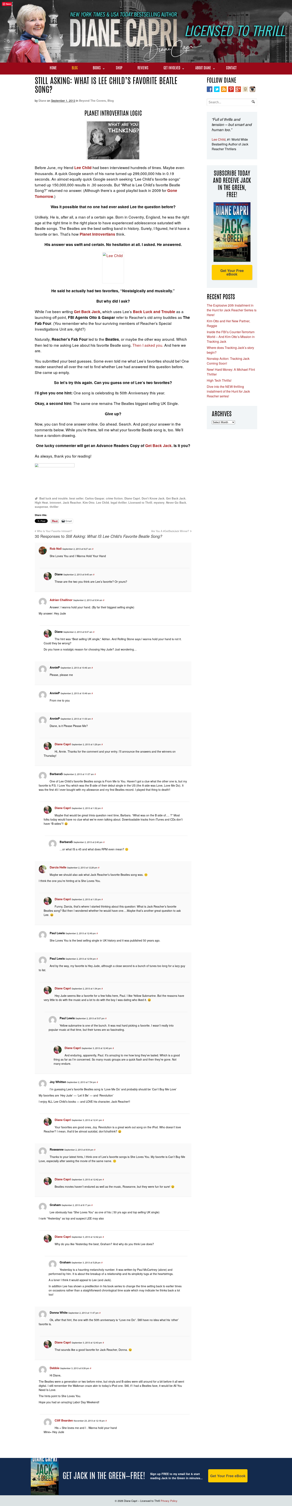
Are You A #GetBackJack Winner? (170, 531)
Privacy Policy (169, 1501)
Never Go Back (176, 502)
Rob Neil (56, 548)
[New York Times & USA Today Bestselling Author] (146, 60)
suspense (41, 507)
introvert (55, 502)
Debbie (54, 1368)
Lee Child (102, 502)
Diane (42, 101)
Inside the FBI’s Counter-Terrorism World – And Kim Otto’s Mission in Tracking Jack (231, 337)
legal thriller (119, 502)
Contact (231, 68)
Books (97, 68)
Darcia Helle (58, 867)
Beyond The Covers (92, 101)
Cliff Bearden (64, 1420)
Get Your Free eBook (232, 272)
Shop (119, 68)
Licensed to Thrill (140, 502)
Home (53, 68)
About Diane (203, 68)
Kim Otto (89, 502)
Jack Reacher (72, 502)
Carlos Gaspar (94, 498)
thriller (54, 507)
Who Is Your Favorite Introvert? (54, 531)
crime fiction (114, 498)
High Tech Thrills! (219, 380)
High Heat (41, 502)
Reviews (142, 68)
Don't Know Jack (153, 498)
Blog (75, 68)
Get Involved (171, 68)
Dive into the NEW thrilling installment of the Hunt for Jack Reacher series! (228, 391)
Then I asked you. (148, 345)
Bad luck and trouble (53, 498)
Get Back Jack (87, 311)
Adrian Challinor (61, 600)
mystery (159, 502)
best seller (76, 498)
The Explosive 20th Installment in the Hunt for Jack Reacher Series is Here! (231, 310)
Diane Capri (132, 498)
